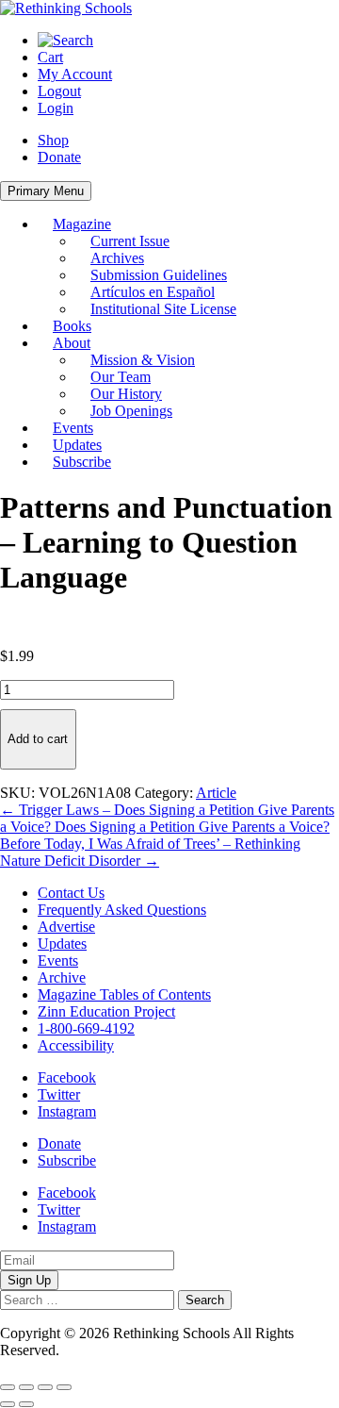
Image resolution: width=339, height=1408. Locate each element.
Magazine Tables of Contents (124, 994)
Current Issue (130, 241)
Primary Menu (46, 191)
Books (72, 326)
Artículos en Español (152, 292)
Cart (50, 57)
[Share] (45, 1387)
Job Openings (131, 411)
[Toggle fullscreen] (26, 1387)
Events (73, 428)
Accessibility (76, 1045)
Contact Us (71, 893)
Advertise (66, 927)
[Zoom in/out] (7, 1387)
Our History (126, 394)
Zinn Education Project (106, 1011)
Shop (53, 140)
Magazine (82, 224)
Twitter (59, 1094)
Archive (62, 977)
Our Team (120, 377)
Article (216, 793)
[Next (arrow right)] (26, 1404)
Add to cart (38, 739)
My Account (75, 74)
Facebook (67, 1077)
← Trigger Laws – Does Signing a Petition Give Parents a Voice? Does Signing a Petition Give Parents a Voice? (167, 818)
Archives (117, 258)
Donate (59, 157)
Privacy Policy (106, 1350)
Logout (59, 91)
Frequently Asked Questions (122, 910)
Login (55, 108)
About (71, 343)
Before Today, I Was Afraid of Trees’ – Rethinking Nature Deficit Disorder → (150, 852)
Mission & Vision (142, 360)
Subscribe (82, 462)
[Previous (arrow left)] (7, 1404)
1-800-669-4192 (86, 1028)
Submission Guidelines (158, 275)
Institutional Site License (163, 309)
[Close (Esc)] (64, 1387)
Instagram (67, 1111)
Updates (77, 445)
